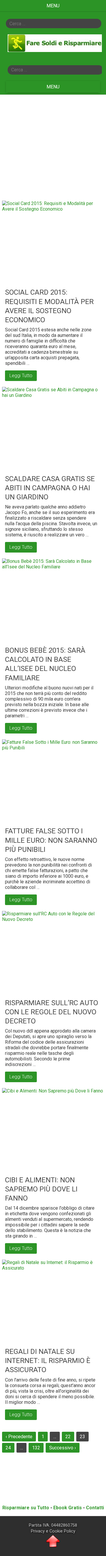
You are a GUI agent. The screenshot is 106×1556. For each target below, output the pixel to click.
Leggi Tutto (20, 375)
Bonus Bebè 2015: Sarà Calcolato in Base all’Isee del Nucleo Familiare (45, 664)
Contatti (95, 1507)
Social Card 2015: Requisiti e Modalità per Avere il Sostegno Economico (49, 306)
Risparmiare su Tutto (25, 1507)
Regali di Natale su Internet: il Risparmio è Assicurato (47, 1360)
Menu (53, 6)
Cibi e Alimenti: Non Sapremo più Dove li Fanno (41, 1189)
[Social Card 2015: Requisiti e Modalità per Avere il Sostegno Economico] (53, 243)
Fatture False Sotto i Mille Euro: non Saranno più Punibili (51, 840)
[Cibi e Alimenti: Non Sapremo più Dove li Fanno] (53, 1130)
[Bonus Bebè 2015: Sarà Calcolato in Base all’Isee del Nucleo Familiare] (53, 600)
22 (68, 1436)
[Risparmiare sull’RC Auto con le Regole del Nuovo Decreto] (53, 953)
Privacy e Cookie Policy (53, 1531)
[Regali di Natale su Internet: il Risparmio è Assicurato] (53, 1302)
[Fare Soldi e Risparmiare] (55, 49)
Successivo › (62, 1448)
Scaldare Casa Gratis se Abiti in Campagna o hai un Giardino (50, 488)
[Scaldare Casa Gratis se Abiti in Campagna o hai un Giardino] (53, 429)
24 (8, 1448)
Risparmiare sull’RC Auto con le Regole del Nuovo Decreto (51, 1012)
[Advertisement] (53, 146)
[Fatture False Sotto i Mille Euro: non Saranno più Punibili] (53, 781)
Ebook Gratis (67, 1507)
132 (36, 1448)
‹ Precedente (19, 1436)
